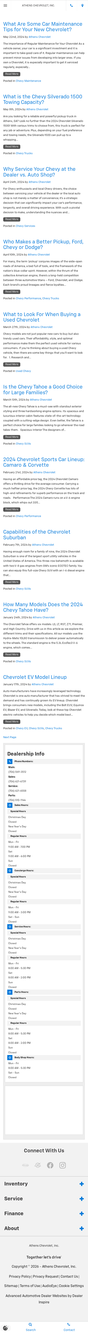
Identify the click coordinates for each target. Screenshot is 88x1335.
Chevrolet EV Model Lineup (35, 677)
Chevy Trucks (24, 153)
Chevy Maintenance (28, 81)
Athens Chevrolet (40, 37)
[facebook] (50, 1165)
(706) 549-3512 (17, 772)
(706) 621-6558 (17, 791)
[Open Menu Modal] (5, 5)
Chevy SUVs (23, 443)
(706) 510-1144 (17, 800)
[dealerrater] (38, 1165)
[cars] (25, 1165)
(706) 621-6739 (17, 781)
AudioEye (49, 1286)
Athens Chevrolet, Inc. (59, 1267)
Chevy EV (22, 728)
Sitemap (11, 1286)
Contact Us (69, 1276)
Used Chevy (23, 371)
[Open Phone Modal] (71, 5)
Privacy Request (46, 1276)
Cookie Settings (71, 1286)
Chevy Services (25, 226)
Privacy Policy (20, 1276)
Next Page (9, 737)
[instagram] (62, 1165)
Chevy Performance (28, 298)
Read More (11, 74)
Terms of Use (30, 1286)
